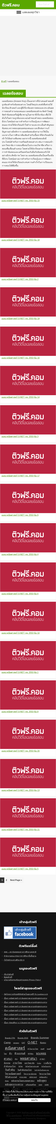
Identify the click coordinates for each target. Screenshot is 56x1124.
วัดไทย (20, 1066)
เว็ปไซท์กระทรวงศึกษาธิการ (14, 960)
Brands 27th (10, 1038)
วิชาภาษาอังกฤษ (30, 1074)
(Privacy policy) (10, 1100)
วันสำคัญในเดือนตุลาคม (41, 1070)
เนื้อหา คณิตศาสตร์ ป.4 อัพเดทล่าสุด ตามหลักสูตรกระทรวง (25, 1007)
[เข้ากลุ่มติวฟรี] (20, 928)
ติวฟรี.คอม (11, 5)
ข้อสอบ (43, 1043)
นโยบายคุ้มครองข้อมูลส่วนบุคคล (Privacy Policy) (22, 980)
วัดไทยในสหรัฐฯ (46, 1066)
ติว (10, 1053)
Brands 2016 (23, 1038)
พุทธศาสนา (28, 1058)
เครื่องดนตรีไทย (31, 1084)
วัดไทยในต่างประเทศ (32, 1066)
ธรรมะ (30, 1054)
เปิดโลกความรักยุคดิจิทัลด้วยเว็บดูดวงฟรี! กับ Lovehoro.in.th (26, 994)
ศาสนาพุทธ (23, 1077)
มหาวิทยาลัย (29, 1063)
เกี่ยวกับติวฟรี (9, 974)
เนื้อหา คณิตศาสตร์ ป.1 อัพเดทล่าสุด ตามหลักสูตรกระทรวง (25, 1019)
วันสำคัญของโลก (24, 1070)
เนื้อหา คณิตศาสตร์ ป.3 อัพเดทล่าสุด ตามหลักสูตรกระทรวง (25, 1011)
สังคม (7, 1081)
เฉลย (40, 1085)
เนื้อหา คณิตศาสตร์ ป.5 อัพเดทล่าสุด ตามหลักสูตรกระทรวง (25, 1002)
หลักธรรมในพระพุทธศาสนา (23, 1081)
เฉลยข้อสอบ (13, 93)
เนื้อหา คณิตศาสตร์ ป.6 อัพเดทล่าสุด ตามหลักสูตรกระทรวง (25, 998)
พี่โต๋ (16, 1059)
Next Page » (16, 881)
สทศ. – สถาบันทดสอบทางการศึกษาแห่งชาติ (20, 952)
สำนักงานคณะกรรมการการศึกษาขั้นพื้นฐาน (20, 956)
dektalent (16, 1043)
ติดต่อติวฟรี (8, 977)
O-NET (32, 1042)
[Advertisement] (28, 44)
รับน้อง (39, 1063)
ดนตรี (42, 1049)
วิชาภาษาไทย (45, 1074)
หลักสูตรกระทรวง (14, 1084)
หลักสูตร (41, 1080)
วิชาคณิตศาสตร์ (13, 1073)
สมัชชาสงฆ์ (33, 1077)
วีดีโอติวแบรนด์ (11, 1077)
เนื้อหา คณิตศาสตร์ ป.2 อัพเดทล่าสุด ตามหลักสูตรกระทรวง (25, 1015)
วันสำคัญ (10, 1069)
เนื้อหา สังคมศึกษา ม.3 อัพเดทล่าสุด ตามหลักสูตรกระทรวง (25, 1023)
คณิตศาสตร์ (15, 1048)
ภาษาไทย (17, 1063)
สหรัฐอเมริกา (43, 1077)
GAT (23, 1043)
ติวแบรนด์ (20, 1053)
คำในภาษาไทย (33, 1049)
